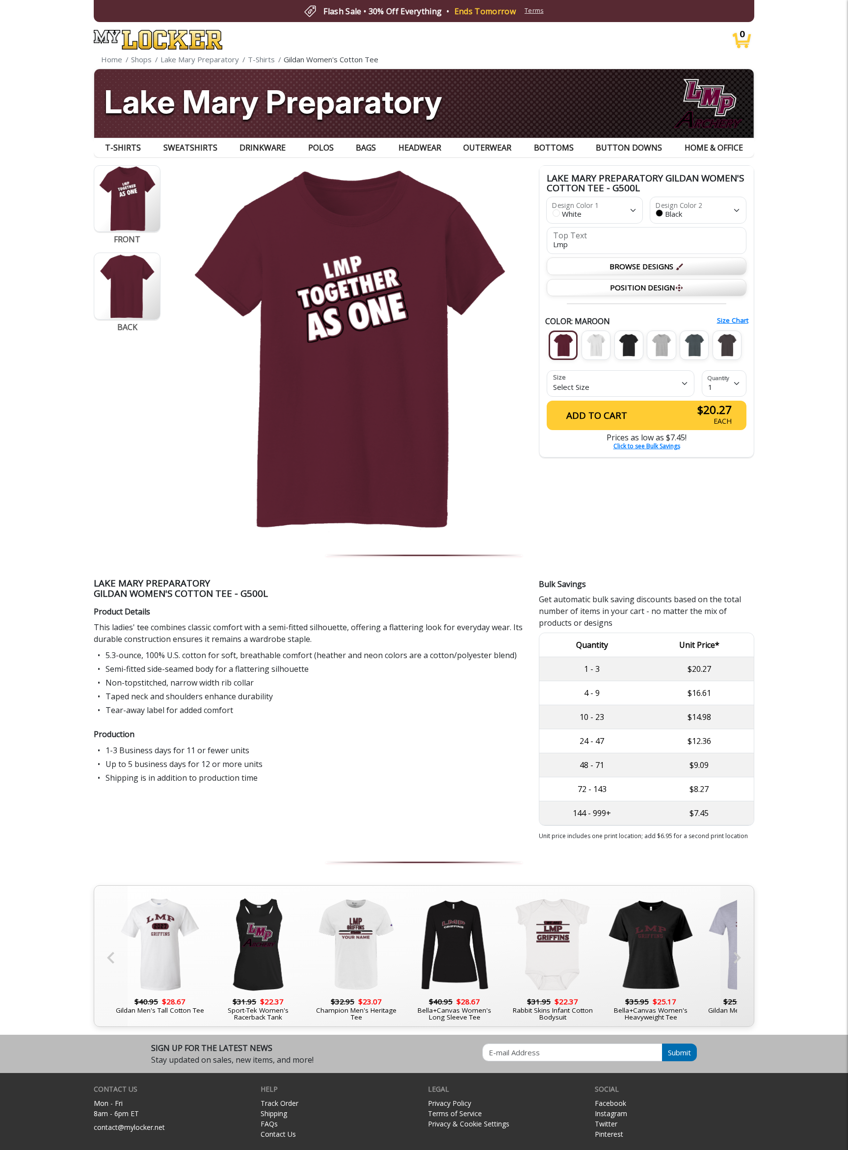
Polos (321, 147)
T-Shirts (123, 147)
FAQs (269, 1123)
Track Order (279, 1103)
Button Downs (629, 147)
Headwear (419, 147)
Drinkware (262, 147)
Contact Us (278, 1134)
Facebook (610, 1103)
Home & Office (714, 147)
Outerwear (487, 147)
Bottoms (554, 147)
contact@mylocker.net (129, 1127)
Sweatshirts (190, 147)
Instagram (611, 1113)
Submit (679, 1052)
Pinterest (609, 1134)
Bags (366, 147)
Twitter (606, 1123)
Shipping (274, 1113)
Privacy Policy (449, 1103)
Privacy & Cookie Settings (468, 1123)
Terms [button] (534, 10)
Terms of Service (455, 1113)
